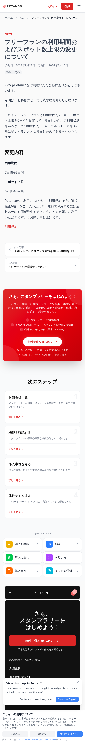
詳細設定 (42, 734)
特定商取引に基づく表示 (24, 660)
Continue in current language (36, 699)
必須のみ (15, 734)
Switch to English (67, 699)
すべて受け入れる (69, 734)
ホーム (9, 17)
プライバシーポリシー (28, 739)
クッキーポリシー (48, 739)
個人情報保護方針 (20, 677)
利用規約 (11, 226)
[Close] (78, 682)
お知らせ (22, 17)
